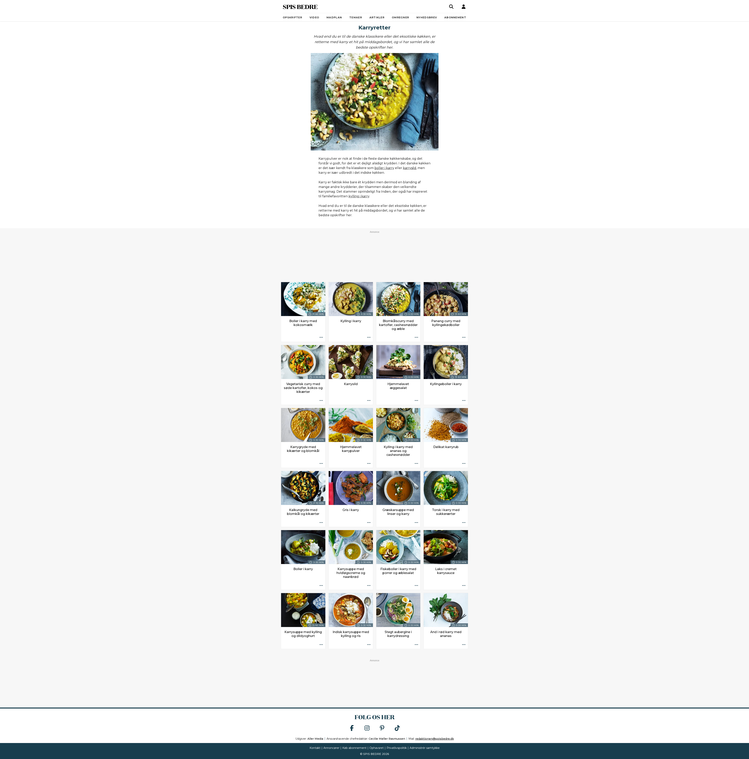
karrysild (409, 168)
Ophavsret (376, 748)
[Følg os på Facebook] (352, 728)
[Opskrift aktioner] (321, 338)
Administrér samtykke (425, 748)
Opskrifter (292, 17)
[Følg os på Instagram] (367, 728)
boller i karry (384, 168)
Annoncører (331, 748)
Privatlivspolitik (397, 748)
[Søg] (451, 6)
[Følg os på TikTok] (397, 728)
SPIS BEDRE (300, 6)
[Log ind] (463, 6)
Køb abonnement (354, 748)
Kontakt (315, 748)
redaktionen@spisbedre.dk (434, 738)
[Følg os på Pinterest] (382, 728)
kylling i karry (359, 196)
